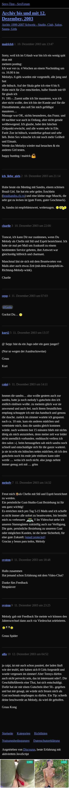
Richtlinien (40, 733)
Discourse (29, 749)
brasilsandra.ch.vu (14, 195)
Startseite (7, 733)
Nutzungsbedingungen (16, 740)
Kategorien (23, 733)
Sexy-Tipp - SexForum (16, 4)
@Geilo (7, 307)
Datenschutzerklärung (46, 740)
